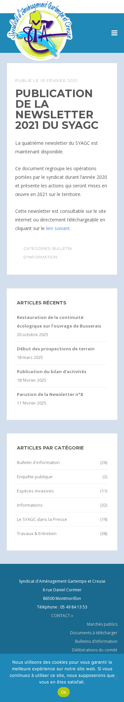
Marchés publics (102, 624)
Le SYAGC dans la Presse (42, 519)
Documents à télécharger (93, 633)
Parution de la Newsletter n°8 (50, 394)
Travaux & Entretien (37, 533)
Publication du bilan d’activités (51, 371)
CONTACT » (62, 615)
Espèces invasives (35, 491)
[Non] (115, 678)
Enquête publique (35, 477)
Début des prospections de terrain (56, 349)
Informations (30, 505)
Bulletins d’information (96, 641)
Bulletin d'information (38, 462)
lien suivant (58, 228)
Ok (64, 692)
